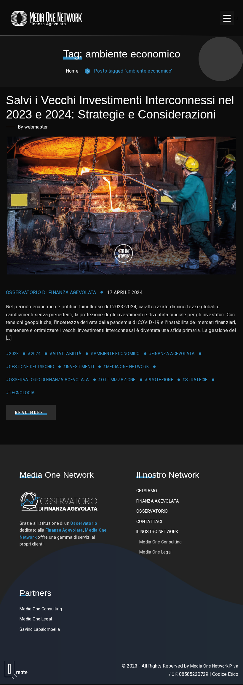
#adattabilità (65, 353)
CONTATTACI (149, 521)
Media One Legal (155, 552)
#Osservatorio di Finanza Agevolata (47, 379)
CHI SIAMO (146, 490)
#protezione (159, 379)
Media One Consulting (160, 542)
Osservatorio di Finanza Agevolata (51, 292)
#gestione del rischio (30, 366)
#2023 (12, 353)
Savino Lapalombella (40, 629)
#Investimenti (78, 366)
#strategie (195, 379)
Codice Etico (225, 674)
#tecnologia (20, 392)
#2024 (34, 353)
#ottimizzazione (117, 379)
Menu (229, 17)
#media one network (126, 366)
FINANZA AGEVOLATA (157, 501)
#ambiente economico (115, 353)
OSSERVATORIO (152, 511)
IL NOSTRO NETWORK (157, 531)
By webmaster (33, 127)
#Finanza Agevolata (172, 353)
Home (72, 71)
